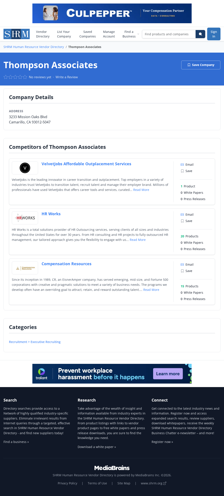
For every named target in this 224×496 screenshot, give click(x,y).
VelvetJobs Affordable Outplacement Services (86, 163)
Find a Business (129, 34)
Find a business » (16, 442)
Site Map (123, 483)
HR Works (51, 213)
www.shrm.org (152, 483)
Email (190, 164)
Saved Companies (87, 34)
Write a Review (67, 77)
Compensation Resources (66, 263)
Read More (141, 190)
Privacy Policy (67, 483)
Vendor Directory (42, 34)
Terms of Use (97, 483)
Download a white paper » (97, 447)
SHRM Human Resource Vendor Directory (34, 47)
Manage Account (109, 34)
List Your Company (64, 34)
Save (189, 171)
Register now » (162, 442)
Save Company (203, 65)
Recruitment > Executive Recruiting (35, 342)
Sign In (214, 34)
